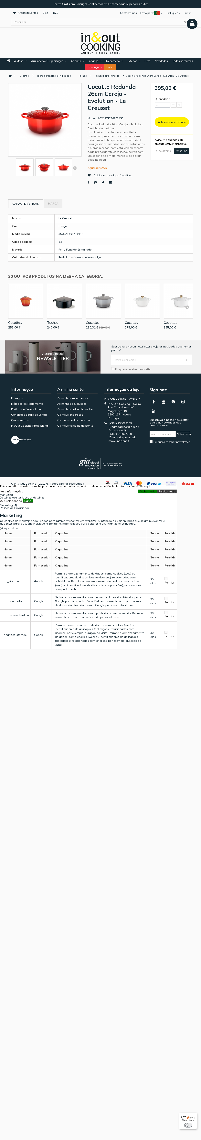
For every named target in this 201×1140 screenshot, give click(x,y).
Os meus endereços (70, 414)
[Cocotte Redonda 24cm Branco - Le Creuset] (181, 301)
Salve (27, 501)
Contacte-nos (128, 12)
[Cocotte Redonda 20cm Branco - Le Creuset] (142, 301)
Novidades (161, 60)
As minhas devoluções (71, 403)
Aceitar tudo (147, 491)
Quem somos (20, 420)
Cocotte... (15, 322)
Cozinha (76, 60)
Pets (147, 60)
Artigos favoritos (28, 12)
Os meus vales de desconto (75, 425)
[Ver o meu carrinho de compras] (192, 24)
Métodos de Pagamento (27, 403)
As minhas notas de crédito (75, 409)
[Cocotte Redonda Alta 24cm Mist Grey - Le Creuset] (103, 301)
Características (25, 203)
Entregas (17, 398)
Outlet (109, 67)
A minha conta (70, 389)
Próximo (75, 168)
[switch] (188, 1125)
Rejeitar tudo (167, 491)
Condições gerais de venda (29, 414)
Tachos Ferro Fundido (106, 75)
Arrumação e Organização (47, 60)
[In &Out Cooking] (100, 42)
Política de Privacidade (26, 409)
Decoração (113, 60)
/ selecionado (11, 501)
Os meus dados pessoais (73, 420)
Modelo (92, 118)
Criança (93, 60)
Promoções (95, 67)
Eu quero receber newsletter (133, 369)
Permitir (169, 582)
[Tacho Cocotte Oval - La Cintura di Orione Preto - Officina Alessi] (64, 301)
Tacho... (52, 322)
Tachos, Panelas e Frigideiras (54, 75)
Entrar (187, 12)
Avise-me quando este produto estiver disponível (171, 142)
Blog (45, 12)
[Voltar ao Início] (10, 75)
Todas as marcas (183, 60)
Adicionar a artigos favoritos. (113, 175)
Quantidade (162, 99)
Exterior (132, 60)
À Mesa (18, 60)
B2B (55, 12)
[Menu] (194, 1115)
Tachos (83, 75)
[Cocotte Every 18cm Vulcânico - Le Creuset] (25, 301)
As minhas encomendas (73, 398)
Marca (53, 203)
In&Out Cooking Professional (29, 425)
